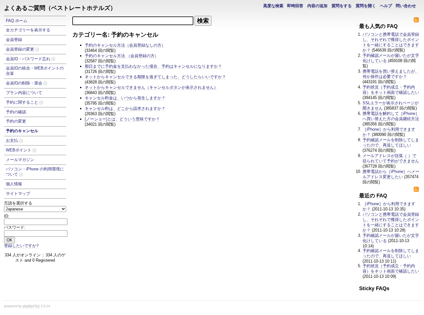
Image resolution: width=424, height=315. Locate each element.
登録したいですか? (21, 245)
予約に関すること (22, 102)
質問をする (342, 5)
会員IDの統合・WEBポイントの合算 (35, 71)
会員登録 (14, 39)
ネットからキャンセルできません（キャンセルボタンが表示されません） (151, 87)
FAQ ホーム (16, 20)
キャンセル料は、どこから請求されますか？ (125, 108)
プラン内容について (24, 92)
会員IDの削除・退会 (24, 83)
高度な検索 (273, 5)
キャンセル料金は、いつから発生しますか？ (125, 98)
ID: (6, 216)
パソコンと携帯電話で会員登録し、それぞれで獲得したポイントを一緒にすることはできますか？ (391, 42)
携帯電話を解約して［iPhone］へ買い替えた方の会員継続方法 (391, 116)
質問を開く (366, 5)
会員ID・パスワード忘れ (29, 58)
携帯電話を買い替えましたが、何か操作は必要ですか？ (391, 74)
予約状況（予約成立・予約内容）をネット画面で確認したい (391, 90)
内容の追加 (317, 5)
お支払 (12, 140)
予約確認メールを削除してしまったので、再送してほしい (391, 142)
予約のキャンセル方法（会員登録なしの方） (125, 45)
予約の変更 (16, 121)
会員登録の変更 (20, 49)
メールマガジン (20, 159)
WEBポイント (19, 150)
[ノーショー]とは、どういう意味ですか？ (122, 119)
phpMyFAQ (31, 306)
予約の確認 (16, 112)
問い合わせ (406, 5)
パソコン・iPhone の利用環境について (35, 172)
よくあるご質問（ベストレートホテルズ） (60, 8)
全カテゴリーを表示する (28, 30)
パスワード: (14, 227)
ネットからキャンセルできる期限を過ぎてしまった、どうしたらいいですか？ (155, 76)
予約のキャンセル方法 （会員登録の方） (122, 55)
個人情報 (14, 184)
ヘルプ (386, 5)
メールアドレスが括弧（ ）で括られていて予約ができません (391, 158)
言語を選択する (18, 203)
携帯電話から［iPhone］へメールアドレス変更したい (391, 174)
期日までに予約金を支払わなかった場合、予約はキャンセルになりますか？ (153, 66)
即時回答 (295, 5)
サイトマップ (18, 193)
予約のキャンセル (22, 130)
